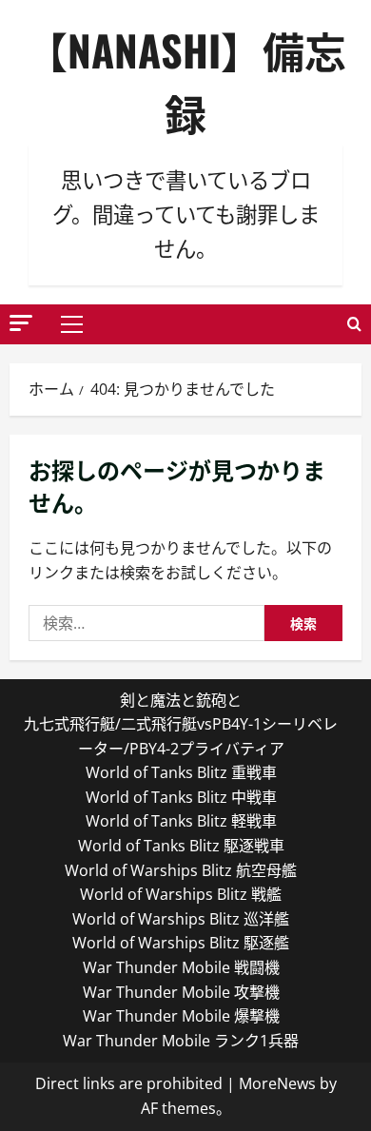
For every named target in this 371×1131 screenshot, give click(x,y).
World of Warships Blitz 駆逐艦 (180, 942)
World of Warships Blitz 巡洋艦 (180, 918)
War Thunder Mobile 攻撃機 (181, 992)
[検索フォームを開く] (354, 323)
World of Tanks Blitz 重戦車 (181, 772)
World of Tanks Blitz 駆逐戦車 (181, 845)
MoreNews (277, 1083)
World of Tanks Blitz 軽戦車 (181, 820)
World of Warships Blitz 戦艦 (181, 894)
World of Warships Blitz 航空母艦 (181, 870)
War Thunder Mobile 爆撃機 (181, 1015)
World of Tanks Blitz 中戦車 (181, 797)
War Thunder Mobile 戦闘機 (181, 967)
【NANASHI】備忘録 (186, 81)
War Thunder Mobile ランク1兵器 (181, 1040)
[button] (21, 323)
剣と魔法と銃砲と (181, 700)
